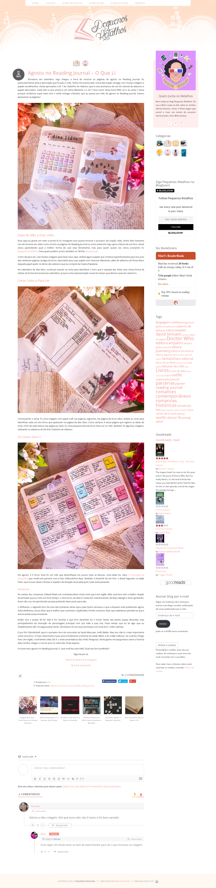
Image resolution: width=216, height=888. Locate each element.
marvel (168, 375)
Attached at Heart (164, 528)
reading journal (87, 685)
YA (179, 417)
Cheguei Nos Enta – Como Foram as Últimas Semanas (27, 720)
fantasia (168, 358)
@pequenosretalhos (28, 251)
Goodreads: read (168, 440)
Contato (50, 3)
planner (180, 383)
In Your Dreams (163, 509)
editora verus (178, 355)
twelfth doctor (166, 417)
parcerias (165, 383)
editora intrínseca (182, 351)
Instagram (91, 659)
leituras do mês (173, 366)
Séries (191, 409)
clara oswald (176, 330)
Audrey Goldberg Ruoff (169, 551)
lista (187, 366)
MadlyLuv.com (122, 881)
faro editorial (184, 358)
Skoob (74, 665)
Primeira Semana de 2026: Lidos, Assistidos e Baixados (91, 720)
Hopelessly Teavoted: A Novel (170, 547)
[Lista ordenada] (54, 779)
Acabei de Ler (96, 3)
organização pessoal (167, 379)
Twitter (68, 659)
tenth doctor (178, 413)
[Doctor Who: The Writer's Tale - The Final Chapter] (160, 449)
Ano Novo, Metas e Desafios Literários (112, 718)
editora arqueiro (169, 342)
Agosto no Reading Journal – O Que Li (72, 72)
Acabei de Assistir (72, 3)
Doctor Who (180, 338)
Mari (49, 682)
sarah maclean (167, 410)
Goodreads (85, 665)
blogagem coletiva (169, 322)
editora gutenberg (169, 349)
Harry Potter (169, 362)
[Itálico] (39, 779)
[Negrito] (35, 779)
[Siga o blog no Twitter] (175, 123)
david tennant (168, 334)
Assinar (163, 623)
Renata (35, 806)
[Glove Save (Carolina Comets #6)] (160, 559)
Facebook (79, 659)
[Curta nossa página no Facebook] (169, 123)
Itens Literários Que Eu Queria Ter (134, 718)
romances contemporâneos (173, 393)
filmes (159, 362)
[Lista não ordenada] (58, 779)
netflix (177, 374)
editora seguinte (164, 354)
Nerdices (140, 3)
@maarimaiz (91, 251)
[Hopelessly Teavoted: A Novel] (160, 538)
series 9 (184, 410)
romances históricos (166, 402)
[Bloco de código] (68, 779)
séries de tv (163, 414)
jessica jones (182, 362)
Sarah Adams (164, 513)
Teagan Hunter (165, 574)
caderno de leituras (58, 685)
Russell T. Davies (166, 468)
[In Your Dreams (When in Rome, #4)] (160, 497)
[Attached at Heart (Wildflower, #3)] (160, 519)
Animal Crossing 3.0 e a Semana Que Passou (49, 718)
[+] (82, 778)
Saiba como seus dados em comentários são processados (91, 786)
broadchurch (169, 326)
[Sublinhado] (44, 779)
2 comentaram (134, 675)
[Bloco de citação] (63, 779)
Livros (162, 370)
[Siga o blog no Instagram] (182, 123)
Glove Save (161, 571)
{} (77, 778)
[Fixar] (49, 779)
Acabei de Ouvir (119, 3)
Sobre (35, 3)
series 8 (177, 410)
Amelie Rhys (164, 532)
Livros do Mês (74, 685)
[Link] (73, 779)
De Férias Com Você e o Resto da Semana (70, 718)
